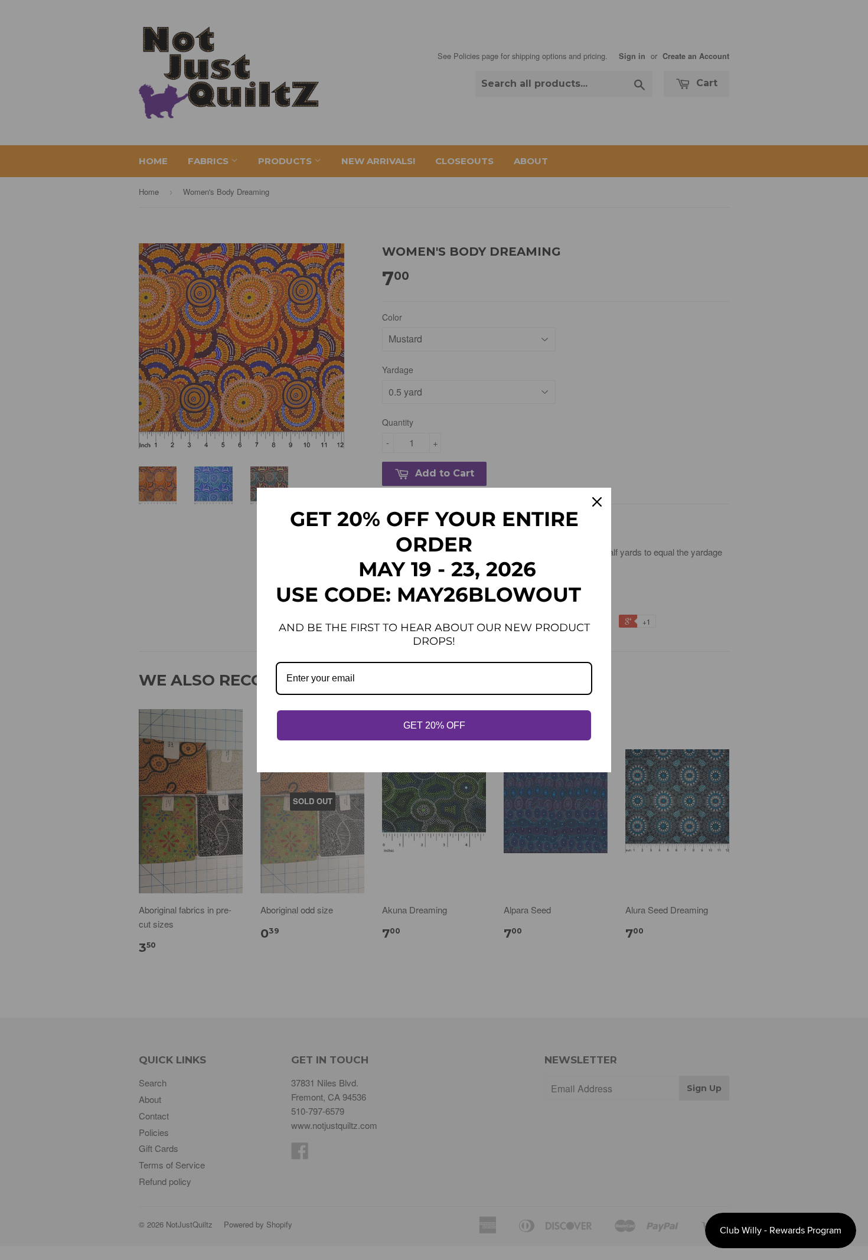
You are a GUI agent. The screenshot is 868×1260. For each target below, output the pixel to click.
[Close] (597, 502)
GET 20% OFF (434, 725)
